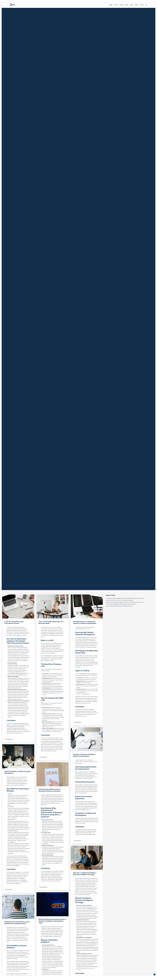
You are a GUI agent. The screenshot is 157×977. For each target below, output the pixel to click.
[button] (18, 606)
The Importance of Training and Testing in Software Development (84, 622)
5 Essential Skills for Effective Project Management (17, 772)
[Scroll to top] (155, 974)
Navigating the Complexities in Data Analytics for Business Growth (16, 923)
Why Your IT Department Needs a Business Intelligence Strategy (84, 874)
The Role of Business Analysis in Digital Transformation (84, 755)
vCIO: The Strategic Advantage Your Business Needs (51, 622)
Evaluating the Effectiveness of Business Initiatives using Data (50, 790)
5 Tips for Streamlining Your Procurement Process (14, 622)
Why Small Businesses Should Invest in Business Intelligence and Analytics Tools (52, 921)
